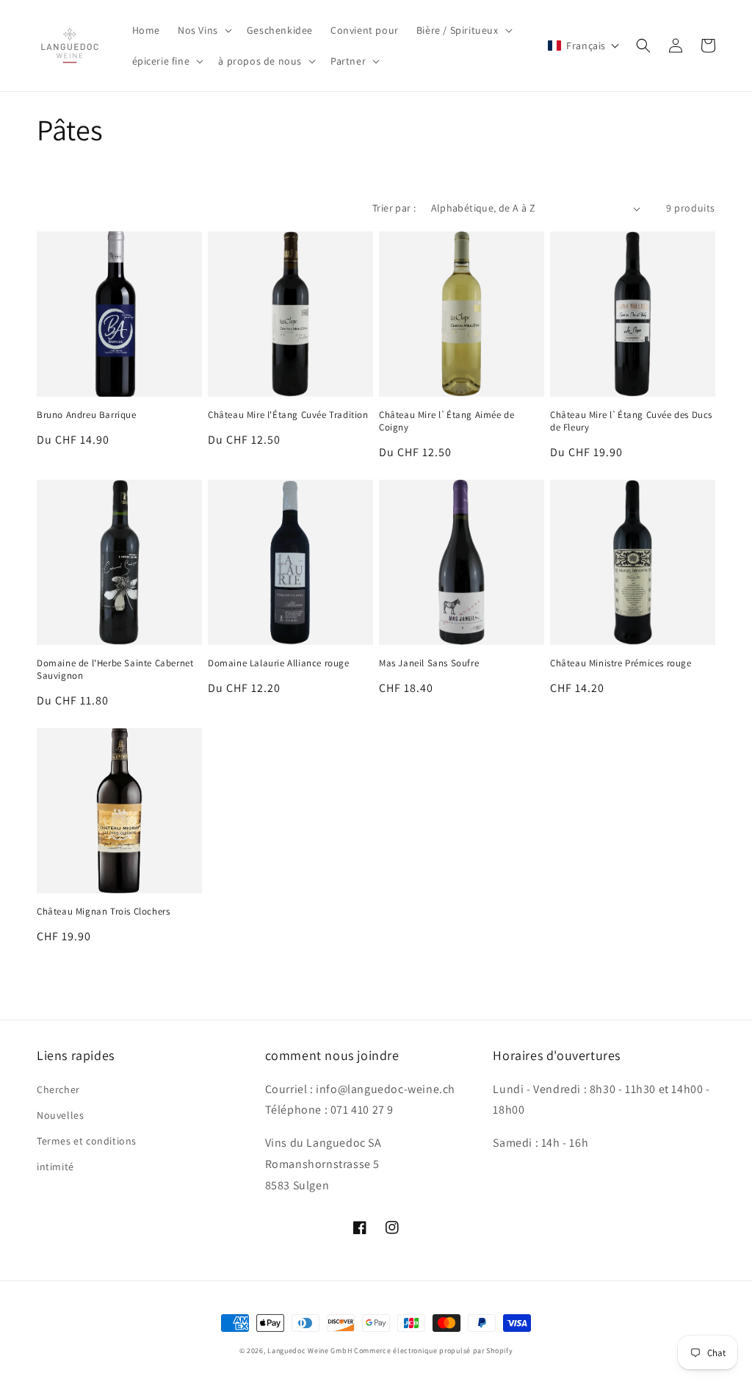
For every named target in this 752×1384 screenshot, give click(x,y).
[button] (203, 30)
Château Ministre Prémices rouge (621, 663)
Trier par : (394, 208)
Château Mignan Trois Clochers (103, 912)
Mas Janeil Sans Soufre (429, 663)
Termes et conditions (87, 1140)
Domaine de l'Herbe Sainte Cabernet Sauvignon (115, 669)
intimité (55, 1166)
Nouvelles (60, 1115)
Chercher (58, 1089)
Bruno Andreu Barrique (87, 415)
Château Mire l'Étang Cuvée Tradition (288, 415)
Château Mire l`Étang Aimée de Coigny (446, 421)
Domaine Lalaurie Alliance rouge (279, 663)
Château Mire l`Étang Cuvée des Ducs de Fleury (631, 421)
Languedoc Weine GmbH (309, 1350)
